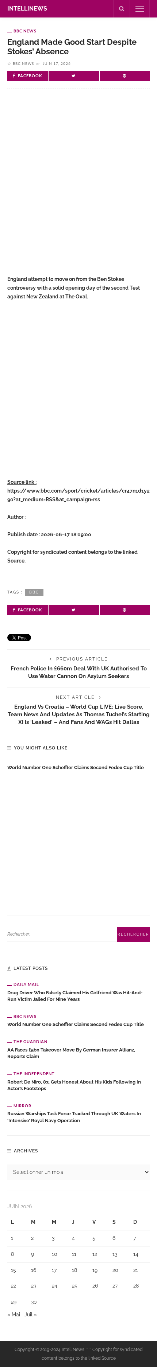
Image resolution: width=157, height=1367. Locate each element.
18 (74, 1270)
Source (15, 561)
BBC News (25, 30)
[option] (78, 766)
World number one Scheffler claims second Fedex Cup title (75, 767)
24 (54, 1286)
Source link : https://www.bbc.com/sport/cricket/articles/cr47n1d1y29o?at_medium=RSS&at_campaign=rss (78, 490)
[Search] (122, 8)
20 (115, 1270)
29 (13, 1302)
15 (13, 1270)
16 (33, 1270)
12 (94, 1254)
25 (74, 1286)
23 (33, 1286)
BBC (34, 592)
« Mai (13, 1314)
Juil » (30, 1314)
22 (13, 1286)
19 (94, 1270)
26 (95, 1286)
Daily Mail (26, 984)
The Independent (34, 1073)
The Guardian (30, 1041)
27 (115, 1286)
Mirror (22, 1105)
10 (54, 1254)
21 (135, 1270)
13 (114, 1254)
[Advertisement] (78, 185)
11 (74, 1254)
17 (54, 1270)
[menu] (139, 8)
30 (34, 1302)
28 (136, 1286)
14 (135, 1254)
